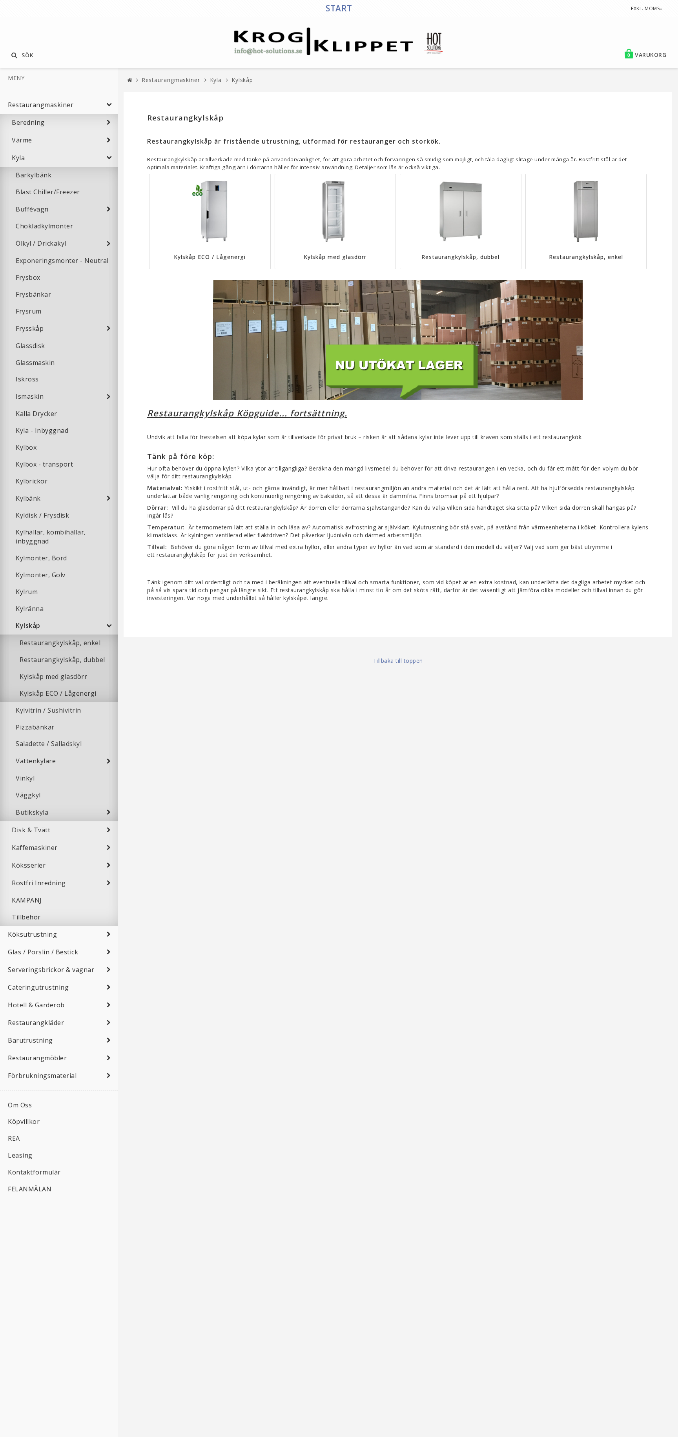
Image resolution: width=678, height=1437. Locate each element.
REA (14, 1138)
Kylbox (26, 447)
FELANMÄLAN (29, 1189)
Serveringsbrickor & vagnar (51, 969)
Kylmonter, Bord (41, 558)
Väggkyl (28, 795)
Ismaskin (30, 396)
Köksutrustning (32, 934)
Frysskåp (30, 328)
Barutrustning (30, 1040)
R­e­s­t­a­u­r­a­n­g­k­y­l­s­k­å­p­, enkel (586, 257)
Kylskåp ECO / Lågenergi (58, 693)
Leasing (20, 1155)
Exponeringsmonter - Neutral (62, 260)
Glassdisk (30, 345)
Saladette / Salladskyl (49, 743)
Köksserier (29, 865)
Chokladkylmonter (44, 226)
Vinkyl (25, 778)
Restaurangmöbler (37, 1058)
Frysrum (29, 311)
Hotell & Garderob (36, 1005)
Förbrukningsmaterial (42, 1075)
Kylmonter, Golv (41, 575)
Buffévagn (32, 209)
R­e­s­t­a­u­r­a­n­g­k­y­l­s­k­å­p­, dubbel (460, 257)
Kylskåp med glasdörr (53, 676)
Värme (22, 140)
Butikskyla (32, 812)
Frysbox (28, 277)
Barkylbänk (33, 175)
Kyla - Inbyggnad (42, 430)
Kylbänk (28, 498)
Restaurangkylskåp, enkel (60, 642)
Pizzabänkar (35, 727)
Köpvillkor (24, 1121)
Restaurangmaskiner (40, 104)
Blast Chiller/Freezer (48, 192)
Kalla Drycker (36, 413)
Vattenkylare (36, 761)
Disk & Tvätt (31, 830)
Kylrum (27, 591)
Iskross (27, 379)
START (339, 8)
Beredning (28, 122)
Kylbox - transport (44, 464)
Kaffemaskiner (35, 847)
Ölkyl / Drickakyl (41, 243)
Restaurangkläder (36, 1022)
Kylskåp (28, 625)
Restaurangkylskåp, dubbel (62, 659)
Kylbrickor (31, 481)
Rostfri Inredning (39, 883)
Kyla (18, 157)
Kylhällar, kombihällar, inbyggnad (51, 536)
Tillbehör (26, 917)
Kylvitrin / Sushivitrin (48, 710)
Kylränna (30, 608)
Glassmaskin (35, 362)
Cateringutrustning (38, 987)
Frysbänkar (33, 294)
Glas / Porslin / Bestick (43, 952)
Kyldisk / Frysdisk (42, 515)
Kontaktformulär (34, 1172)
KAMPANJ (27, 900)
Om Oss (20, 1105)
